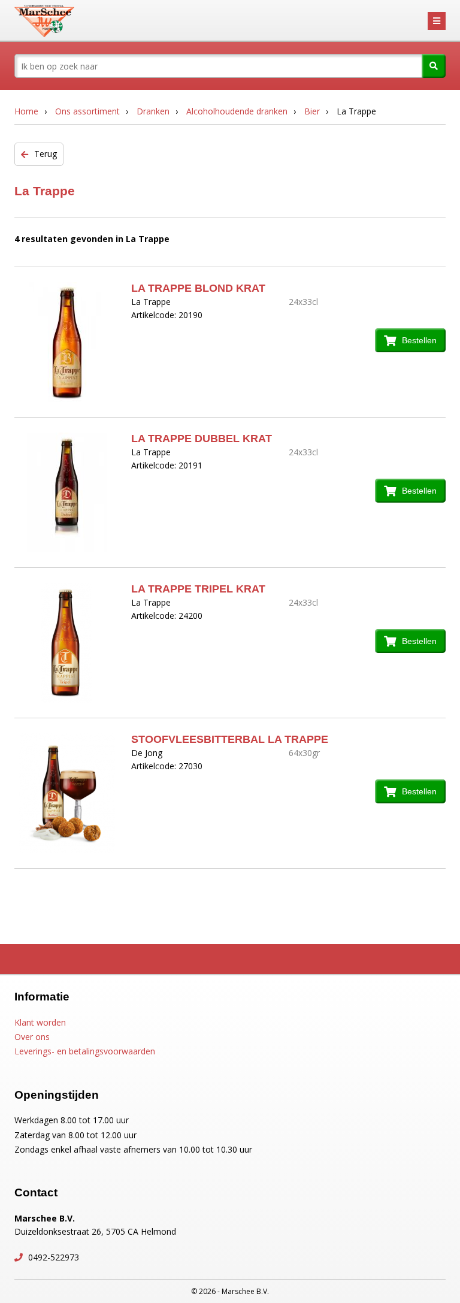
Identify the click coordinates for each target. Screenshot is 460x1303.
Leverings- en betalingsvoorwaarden (84, 1051)
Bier (312, 111)
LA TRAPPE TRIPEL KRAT (198, 589)
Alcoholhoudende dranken (237, 111)
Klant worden (40, 1022)
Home (26, 111)
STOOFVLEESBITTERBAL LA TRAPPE (229, 739)
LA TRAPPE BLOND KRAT (198, 288)
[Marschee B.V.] (44, 21)
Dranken (153, 111)
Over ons (32, 1036)
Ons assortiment (87, 111)
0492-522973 (52, 1257)
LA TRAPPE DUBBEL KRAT (201, 439)
